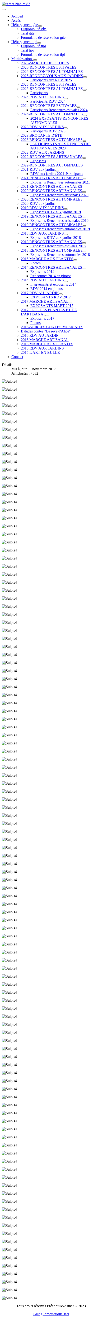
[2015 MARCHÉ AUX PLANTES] (75, 260)
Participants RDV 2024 (47, 101)
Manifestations (22, 59)
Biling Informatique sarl (51, 1314)
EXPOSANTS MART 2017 (51, 306)
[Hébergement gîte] (40, 26)
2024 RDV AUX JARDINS (42, 97)
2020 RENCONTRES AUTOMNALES (52, 199)
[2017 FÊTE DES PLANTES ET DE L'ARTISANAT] (47, 315)
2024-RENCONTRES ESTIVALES (48, 106)
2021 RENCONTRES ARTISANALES (51, 186)
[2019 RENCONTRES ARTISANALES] (84, 217)
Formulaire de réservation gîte (43, 37)
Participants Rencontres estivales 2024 (59, 110)
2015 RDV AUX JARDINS (42, 348)
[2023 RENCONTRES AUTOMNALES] (84, 141)
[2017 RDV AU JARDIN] (61, 294)
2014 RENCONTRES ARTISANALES (51, 267)
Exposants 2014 (42, 272)
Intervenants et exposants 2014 (53, 284)
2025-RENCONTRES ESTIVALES (48, 84)
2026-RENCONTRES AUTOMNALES (52, 72)
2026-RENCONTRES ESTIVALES (48, 67)
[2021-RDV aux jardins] (57, 170)
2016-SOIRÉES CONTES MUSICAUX (52, 327)
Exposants (38, 161)
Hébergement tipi (24, 42)
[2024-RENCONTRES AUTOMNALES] (85, 115)
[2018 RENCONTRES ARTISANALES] (84, 243)
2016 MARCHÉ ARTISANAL (45, 340)
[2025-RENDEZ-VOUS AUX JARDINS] (85, 77)
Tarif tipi (27, 50)
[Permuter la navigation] (4, 9)
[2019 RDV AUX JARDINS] (66, 209)
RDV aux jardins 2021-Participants (56, 174)
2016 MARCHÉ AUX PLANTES (47, 344)
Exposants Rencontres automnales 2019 (60, 229)
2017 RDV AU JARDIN (40, 293)
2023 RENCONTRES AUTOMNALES (52, 140)
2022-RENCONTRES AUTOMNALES (52, 165)
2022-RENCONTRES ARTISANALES (51, 157)
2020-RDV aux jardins (38, 203)
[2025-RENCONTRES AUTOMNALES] (85, 90)
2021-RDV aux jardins (38, 169)
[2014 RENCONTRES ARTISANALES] (84, 268)
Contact (17, 357)
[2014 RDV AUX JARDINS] (66, 281)
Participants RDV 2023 (47, 131)
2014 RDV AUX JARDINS (42, 280)
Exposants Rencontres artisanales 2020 (59, 195)
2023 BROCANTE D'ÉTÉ (41, 135)
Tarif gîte (27, 33)
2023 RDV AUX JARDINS (42, 127)
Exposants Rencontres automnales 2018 (60, 255)
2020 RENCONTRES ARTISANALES (51, 191)
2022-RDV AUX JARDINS (42, 152)
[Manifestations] (35, 60)
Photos (35, 263)
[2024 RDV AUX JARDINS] (66, 98)
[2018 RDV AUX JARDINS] (66, 234)
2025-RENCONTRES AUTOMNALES (52, 89)
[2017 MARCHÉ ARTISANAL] (70, 302)
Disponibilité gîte (33, 29)
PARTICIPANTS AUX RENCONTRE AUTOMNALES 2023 (60, 146)
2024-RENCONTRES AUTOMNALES (52, 114)
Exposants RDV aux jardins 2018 (55, 238)
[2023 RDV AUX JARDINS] (66, 128)
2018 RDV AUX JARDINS (42, 233)
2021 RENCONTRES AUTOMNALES (52, 178)
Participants (39, 93)
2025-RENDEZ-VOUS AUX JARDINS (52, 76)
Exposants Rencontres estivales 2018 (58, 246)
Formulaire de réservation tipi (43, 54)
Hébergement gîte (24, 25)
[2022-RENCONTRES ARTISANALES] (84, 158)
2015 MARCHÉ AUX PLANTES (47, 259)
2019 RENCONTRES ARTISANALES (51, 216)
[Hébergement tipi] (39, 43)
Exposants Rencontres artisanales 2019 (59, 221)
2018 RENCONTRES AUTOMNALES (52, 250)
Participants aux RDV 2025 (51, 80)
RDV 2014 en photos (46, 289)
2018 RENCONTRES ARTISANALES (51, 242)
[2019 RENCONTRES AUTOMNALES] (84, 226)
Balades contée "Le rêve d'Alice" (46, 331)
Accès (16, 20)
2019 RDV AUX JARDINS (42, 208)
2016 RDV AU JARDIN (40, 335)
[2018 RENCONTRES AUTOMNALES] (84, 251)
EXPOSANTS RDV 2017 (50, 297)
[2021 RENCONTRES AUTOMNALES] (84, 179)
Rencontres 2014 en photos (50, 276)
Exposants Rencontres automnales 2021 (60, 182)
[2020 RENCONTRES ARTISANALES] (84, 192)
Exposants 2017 (42, 318)
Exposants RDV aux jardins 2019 (55, 212)
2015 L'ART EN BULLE (40, 352)
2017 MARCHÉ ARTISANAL (45, 301)
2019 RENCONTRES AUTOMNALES (52, 225)
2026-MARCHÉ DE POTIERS (45, 63)
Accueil (17, 16)
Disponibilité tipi (33, 46)
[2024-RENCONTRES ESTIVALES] (78, 107)
